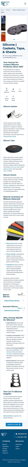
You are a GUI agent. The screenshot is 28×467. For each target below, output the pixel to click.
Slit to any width (15, 167)
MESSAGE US (22, 434)
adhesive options (7, 169)
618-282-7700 (22, 437)
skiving (8, 352)
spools (5, 171)
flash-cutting (12, 136)
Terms (18, 462)
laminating (18, 352)
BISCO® (16, 207)
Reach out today (7, 416)
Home (2, 9)
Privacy (14, 462)
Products (8, 9)
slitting (13, 352)
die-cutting (9, 354)
